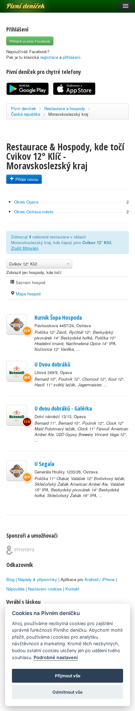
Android (91, 579)
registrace (49, 57)
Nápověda (15, 589)
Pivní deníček (19, 4)
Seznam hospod (29, 282)
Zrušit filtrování (24, 248)
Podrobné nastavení (56, 657)
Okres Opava (26, 202)
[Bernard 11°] (16, 415)
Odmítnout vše (67, 692)
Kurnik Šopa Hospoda (58, 317)
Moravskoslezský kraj (68, 114)
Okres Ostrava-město (33, 212)
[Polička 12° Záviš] (16, 324)
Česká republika (25, 114)
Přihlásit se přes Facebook (29, 40)
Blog (10, 579)
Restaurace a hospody (64, 108)
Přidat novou (26, 179)
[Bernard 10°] (16, 371)
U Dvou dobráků (52, 364)
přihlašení (71, 57)
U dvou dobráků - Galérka (63, 408)
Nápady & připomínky (37, 579)
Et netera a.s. (20, 550)
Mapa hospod (27, 294)
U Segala (44, 463)
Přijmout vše (67, 675)
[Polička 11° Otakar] (16, 470)
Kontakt (72, 589)
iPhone (108, 579)
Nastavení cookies (45, 589)
